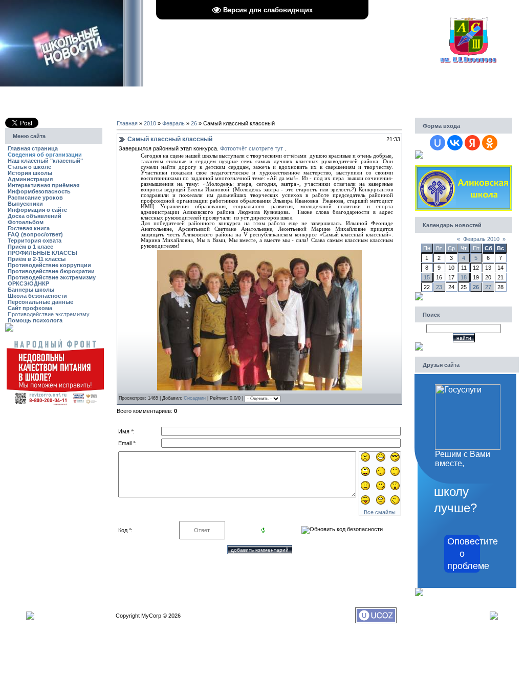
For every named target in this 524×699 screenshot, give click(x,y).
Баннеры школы (31, 290)
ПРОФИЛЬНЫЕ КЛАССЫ (42, 253)
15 (427, 277)
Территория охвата (34, 240)
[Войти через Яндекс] (472, 142)
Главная (127, 123)
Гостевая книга (29, 228)
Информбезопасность (39, 191)
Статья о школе (29, 167)
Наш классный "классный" (45, 161)
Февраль (173, 123)
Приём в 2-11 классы (37, 259)
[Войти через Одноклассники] (489, 142)
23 (439, 287)
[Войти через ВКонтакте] (455, 142)
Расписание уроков (35, 197)
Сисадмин (195, 398)
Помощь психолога (35, 320)
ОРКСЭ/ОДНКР (28, 283)
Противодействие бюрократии (51, 271)
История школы (30, 173)
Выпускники (25, 204)
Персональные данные (40, 302)
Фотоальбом (25, 222)
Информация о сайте (37, 210)
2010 (150, 123)
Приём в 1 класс (30, 247)
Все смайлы (380, 512)
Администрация (30, 179)
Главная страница (33, 148)
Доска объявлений (34, 216)
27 (488, 287)
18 (464, 277)
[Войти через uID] (437, 142)
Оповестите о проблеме (463, 553)
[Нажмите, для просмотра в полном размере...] (259, 388)
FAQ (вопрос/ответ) (35, 234)
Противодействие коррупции (49, 265)
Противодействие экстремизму (52, 277)
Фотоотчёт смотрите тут (251, 148)
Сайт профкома (30, 308)
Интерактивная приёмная (43, 185)
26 (194, 123)
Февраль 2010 (481, 239)
